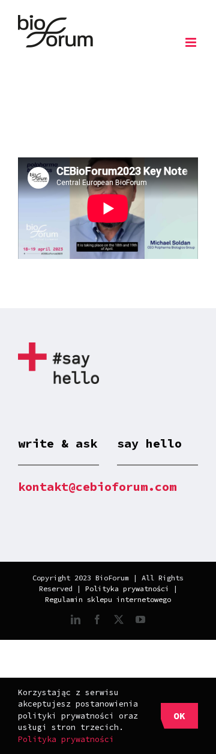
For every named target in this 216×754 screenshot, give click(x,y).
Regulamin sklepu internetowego (108, 599)
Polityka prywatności (127, 588)
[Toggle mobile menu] (191, 42)
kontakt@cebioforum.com (97, 486)
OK (179, 716)
